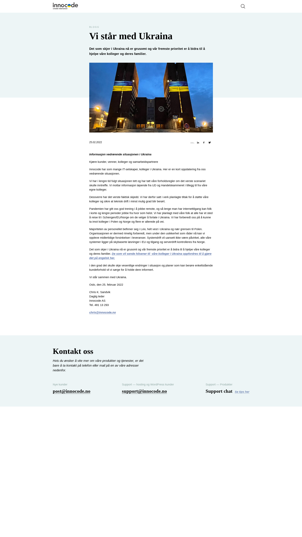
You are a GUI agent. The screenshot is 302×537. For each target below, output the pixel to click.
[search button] (243, 6)
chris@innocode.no (102, 312)
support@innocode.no (144, 391)
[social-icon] (198, 143)
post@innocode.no (71, 391)
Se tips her (242, 391)
